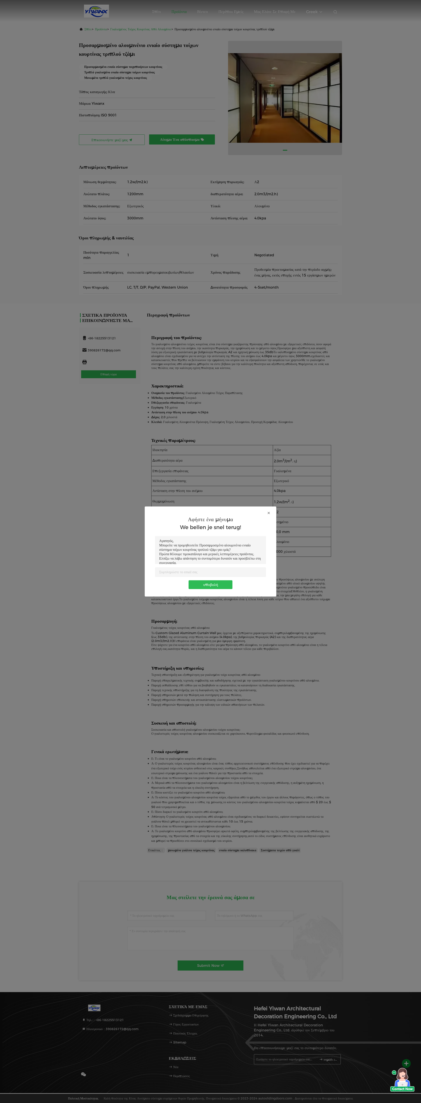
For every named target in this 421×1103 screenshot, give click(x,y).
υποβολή (210, 584)
